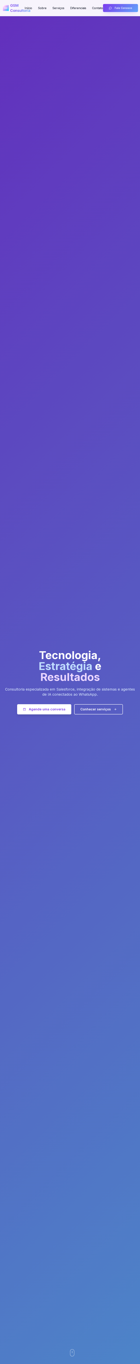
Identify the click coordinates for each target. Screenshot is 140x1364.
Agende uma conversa (47, 709)
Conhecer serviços (95, 709)
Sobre (42, 8)
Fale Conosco (123, 7)
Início (28, 8)
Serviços (58, 8)
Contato (97, 8)
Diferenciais (78, 8)
